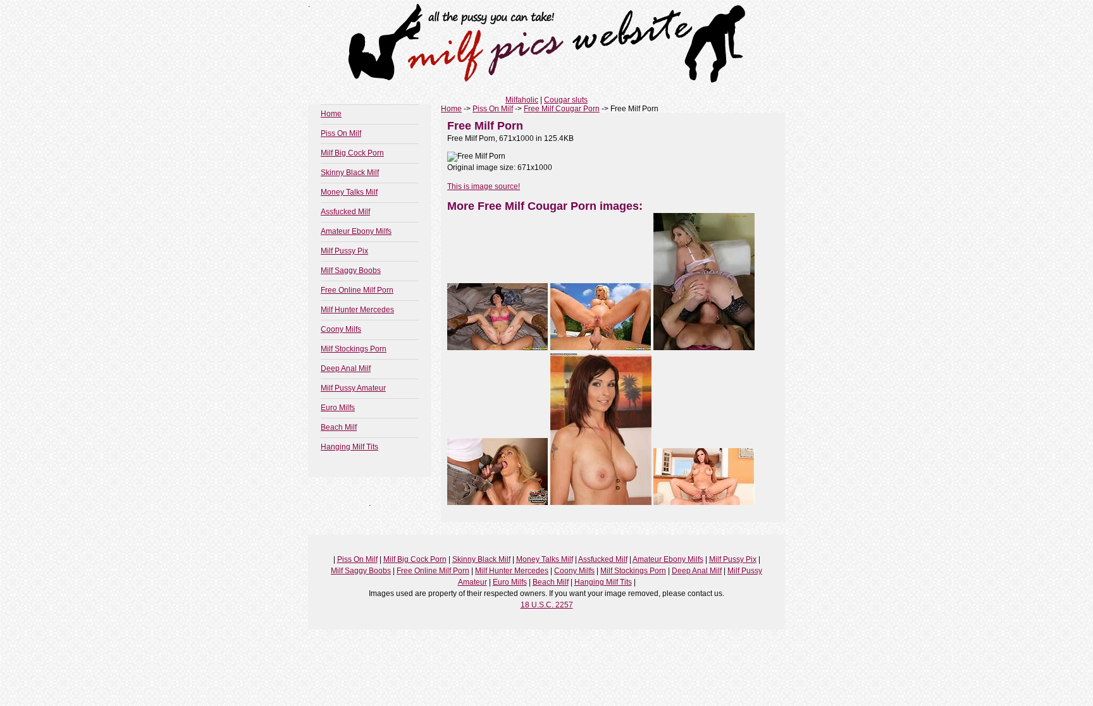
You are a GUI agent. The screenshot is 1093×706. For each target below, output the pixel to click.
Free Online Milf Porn (357, 290)
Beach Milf (339, 427)
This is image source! (483, 186)
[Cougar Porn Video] (704, 502)
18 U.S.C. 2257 (547, 604)
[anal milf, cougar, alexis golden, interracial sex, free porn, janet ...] (704, 347)
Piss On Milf (341, 133)
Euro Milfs (338, 407)
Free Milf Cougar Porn (562, 108)
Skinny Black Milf (350, 172)
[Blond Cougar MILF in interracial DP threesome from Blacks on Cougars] (497, 502)
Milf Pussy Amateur (353, 388)
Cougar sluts (566, 99)
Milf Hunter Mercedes (357, 309)
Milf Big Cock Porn (352, 153)
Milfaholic (521, 99)
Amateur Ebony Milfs (356, 231)
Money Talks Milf (349, 192)
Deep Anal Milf (346, 368)
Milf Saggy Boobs (351, 270)
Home (331, 113)
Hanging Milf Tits (349, 446)
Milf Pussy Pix (344, 250)
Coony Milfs (341, 329)
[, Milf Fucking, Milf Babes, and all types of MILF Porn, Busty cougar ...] (600, 502)
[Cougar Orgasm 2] (497, 347)
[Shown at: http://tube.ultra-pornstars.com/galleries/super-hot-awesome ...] (600, 347)
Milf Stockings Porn (353, 348)
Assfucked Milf (345, 211)
